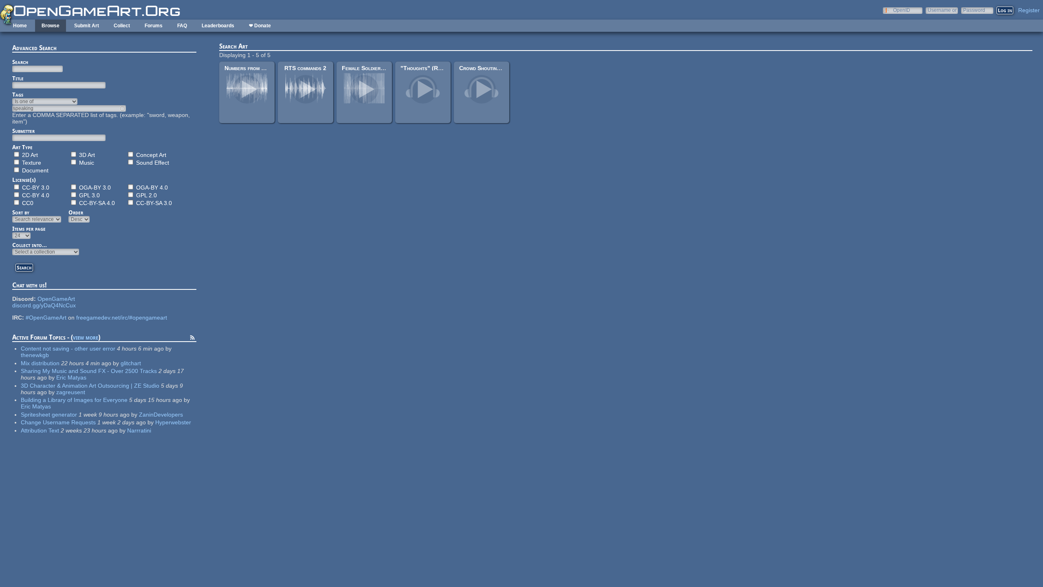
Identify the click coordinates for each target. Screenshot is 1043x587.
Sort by (20, 212)
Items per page (29, 228)
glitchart (131, 363)
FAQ (182, 26)
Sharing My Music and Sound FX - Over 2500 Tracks (89, 371)
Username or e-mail (942, 10)
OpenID (901, 10)
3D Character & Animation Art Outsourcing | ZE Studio (90, 385)
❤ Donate (260, 26)
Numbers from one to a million (262, 68)
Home (20, 26)
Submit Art (86, 26)
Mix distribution (40, 363)
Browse (50, 26)
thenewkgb (35, 355)
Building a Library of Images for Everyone (74, 400)
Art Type (22, 147)
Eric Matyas (71, 377)
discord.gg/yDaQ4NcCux (44, 305)
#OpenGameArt (46, 317)
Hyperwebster (173, 422)
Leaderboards (218, 26)
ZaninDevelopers (161, 414)
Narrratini (139, 430)
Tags (17, 94)
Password (974, 10)
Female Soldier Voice (369, 68)
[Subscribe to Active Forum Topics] (192, 338)
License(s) (24, 180)
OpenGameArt (56, 299)
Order (75, 212)
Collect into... (29, 245)
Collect (122, 26)
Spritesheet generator (49, 414)
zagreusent (70, 392)
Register (1029, 10)
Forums (154, 26)
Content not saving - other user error (68, 348)
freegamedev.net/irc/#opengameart (121, 317)
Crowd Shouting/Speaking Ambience (503, 68)
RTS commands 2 (305, 68)
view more (85, 337)
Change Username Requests (58, 422)
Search (20, 62)
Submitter (23, 131)
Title (18, 78)
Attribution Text (40, 430)
